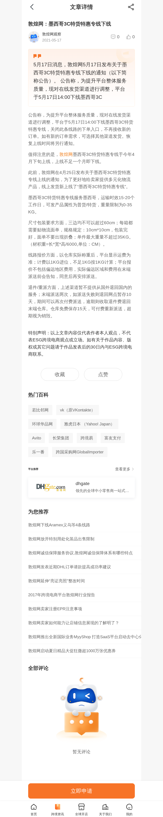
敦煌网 (66, 154)
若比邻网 (40, 410)
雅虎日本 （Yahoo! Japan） (89, 424)
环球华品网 (42, 424)
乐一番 (38, 452)
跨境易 (87, 438)
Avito (36, 438)
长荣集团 (61, 438)
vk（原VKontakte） (77, 410)
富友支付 (112, 438)
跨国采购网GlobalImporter (80, 452)
